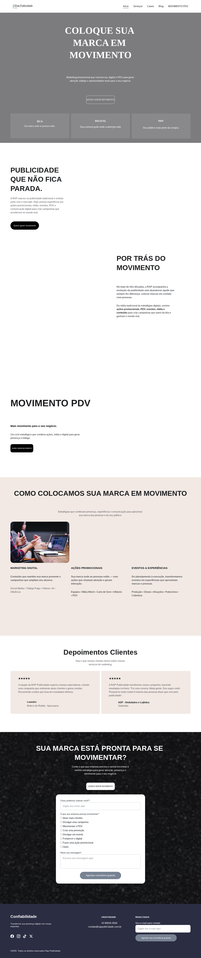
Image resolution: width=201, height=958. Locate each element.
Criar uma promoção (73, 830)
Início (126, 6)
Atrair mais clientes (72, 818)
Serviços (137, 6)
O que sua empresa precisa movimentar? (79, 814)
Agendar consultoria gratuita (100, 875)
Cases (150, 6)
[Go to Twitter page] (31, 936)
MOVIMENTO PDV (178, 6)
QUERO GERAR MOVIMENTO (100, 100)
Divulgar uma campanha (75, 822)
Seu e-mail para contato (147, 923)
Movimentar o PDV (72, 826)
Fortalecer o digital (72, 838)
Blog (161, 6)
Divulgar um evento (72, 834)
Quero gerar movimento (25, 225)
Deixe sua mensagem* (70, 852)
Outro (65, 847)
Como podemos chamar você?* (75, 800)
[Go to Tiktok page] (24, 936)
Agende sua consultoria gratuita (156, 938)
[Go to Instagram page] (18, 936)
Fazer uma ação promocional (77, 842)
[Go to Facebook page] (12, 936)
